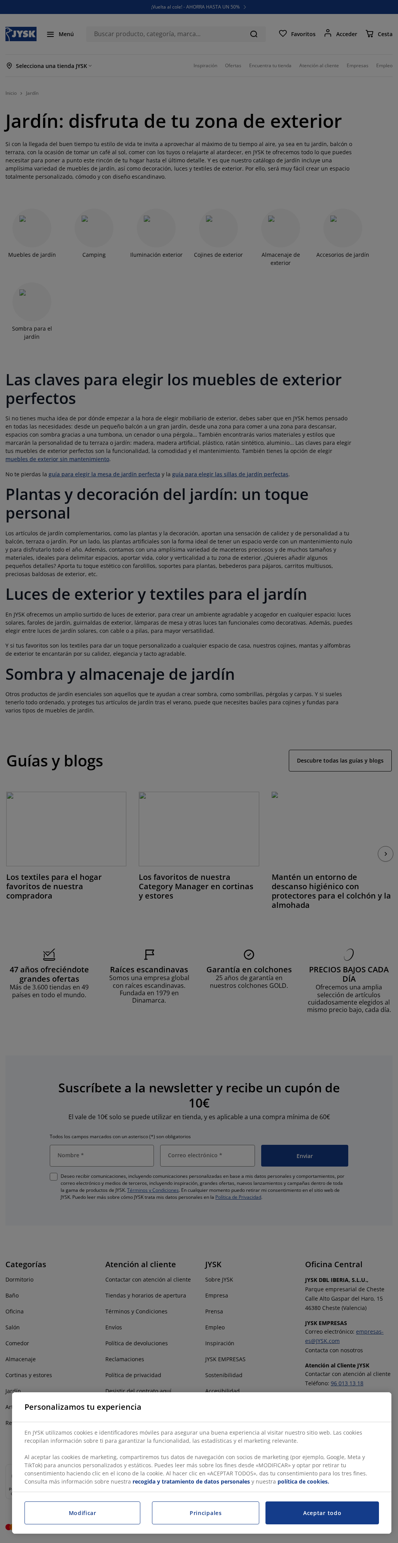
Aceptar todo (322, 1513)
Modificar (82, 1513)
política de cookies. (303, 1481)
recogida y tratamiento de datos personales (191, 1481)
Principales (206, 1513)
